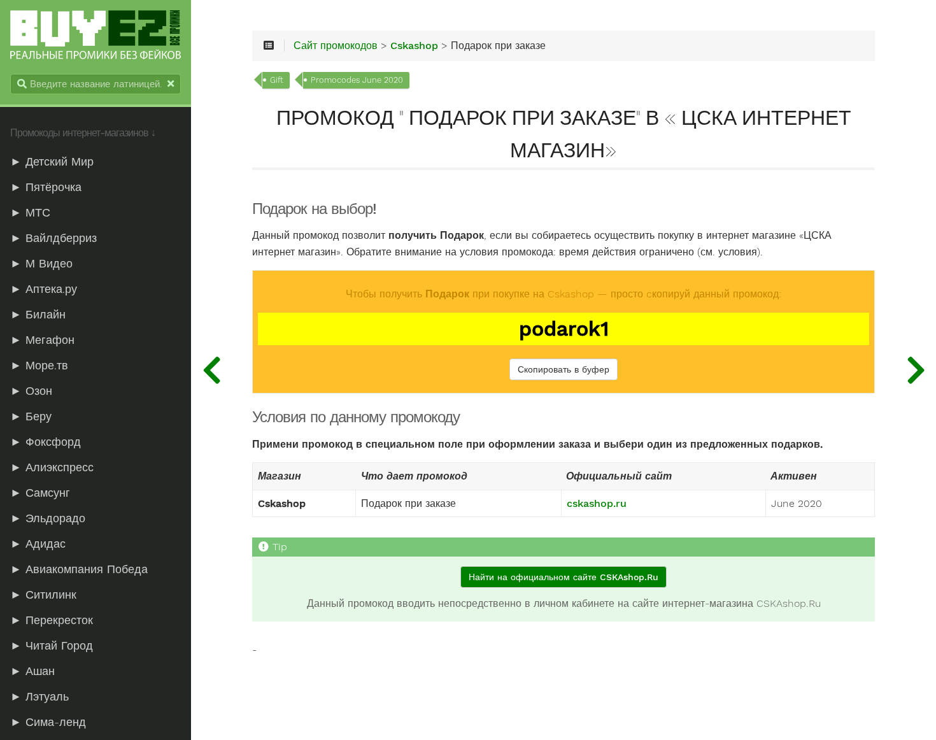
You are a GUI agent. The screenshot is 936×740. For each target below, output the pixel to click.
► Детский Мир (52, 161)
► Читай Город (51, 645)
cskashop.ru (597, 503)
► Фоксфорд (45, 442)
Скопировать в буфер (563, 369)
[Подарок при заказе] (211, 370)
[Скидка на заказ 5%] (915, 370)
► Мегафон (42, 340)
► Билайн (38, 314)
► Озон (31, 391)
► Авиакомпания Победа (79, 569)
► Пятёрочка (46, 187)
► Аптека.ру (43, 289)
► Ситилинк (43, 594)
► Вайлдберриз (53, 238)
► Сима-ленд (48, 722)
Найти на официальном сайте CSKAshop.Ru (563, 577)
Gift (276, 80)
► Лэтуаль (39, 696)
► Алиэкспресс (52, 467)
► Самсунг (40, 493)
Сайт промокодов (336, 46)
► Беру (31, 416)
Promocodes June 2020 (357, 80)
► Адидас (38, 543)
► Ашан (32, 671)
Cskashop (414, 46)
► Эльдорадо (47, 518)
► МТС (30, 212)
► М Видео (41, 263)
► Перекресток (51, 620)
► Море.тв (39, 365)
